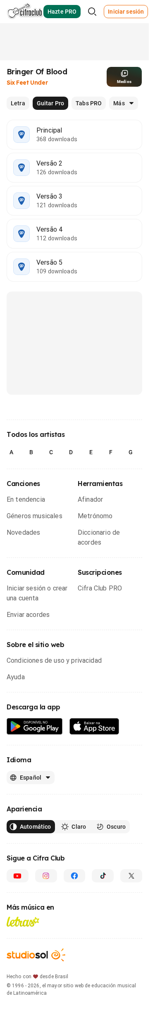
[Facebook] (75, 875)
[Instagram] (46, 875)
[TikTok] (103, 875)
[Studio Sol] (36, 954)
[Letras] (23, 922)
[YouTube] (18, 875)
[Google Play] (35, 726)
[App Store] (94, 726)
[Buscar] (92, 11)
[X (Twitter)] (131, 875)
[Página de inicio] (25, 11)
